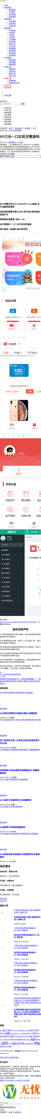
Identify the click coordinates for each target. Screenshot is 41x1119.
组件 (32, 1043)
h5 (1, 674)
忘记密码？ (17, 1112)
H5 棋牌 (12, 12)
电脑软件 (12, 69)
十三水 (20, 1033)
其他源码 (12, 55)
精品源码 (7, 7)
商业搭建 (12, 14)
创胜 (8, 1033)
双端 (23, 1033)
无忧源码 (17, 1051)
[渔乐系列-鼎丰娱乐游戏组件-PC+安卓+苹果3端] (27, 965)
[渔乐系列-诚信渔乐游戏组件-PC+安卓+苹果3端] (27, 983)
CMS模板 (12, 39)
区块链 (15, 1033)
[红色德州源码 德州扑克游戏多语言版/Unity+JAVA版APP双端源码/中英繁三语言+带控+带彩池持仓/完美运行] (27, 1005)
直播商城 (12, 48)
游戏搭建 (12, 62)
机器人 (28, 1039)
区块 (12, 1033)
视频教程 (2, 1046)
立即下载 (10, 156)
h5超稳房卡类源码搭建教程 (12, 827)
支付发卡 (12, 46)
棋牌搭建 (12, 60)
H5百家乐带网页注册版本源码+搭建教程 (18, 713)
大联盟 (34, 1033)
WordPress (12, 30)
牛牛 (10, 1043)
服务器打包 (22, 1039)
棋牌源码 (12, 10)
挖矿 (27, 1036)
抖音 (24, 1036)
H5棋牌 (8, 1030)
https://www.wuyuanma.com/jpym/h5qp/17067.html (18, 622)
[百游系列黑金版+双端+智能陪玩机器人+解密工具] (27, 912)
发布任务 (3, 899)
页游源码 (12, 26)
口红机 (11, 674)
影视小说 (12, 44)
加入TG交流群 (23, 1080)
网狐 (37, 1043)
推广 (22, 142)
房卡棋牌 (17, 1036)
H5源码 (11, 35)
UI (12, 1030)
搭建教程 (36, 1036)
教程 (16, 1039)
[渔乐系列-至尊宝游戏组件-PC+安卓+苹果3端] (27, 930)
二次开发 (5, 674)
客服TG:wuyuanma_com (9, 1080)
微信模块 (12, 51)
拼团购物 (12, 80)
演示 (19, 674)
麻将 (10, 1046)
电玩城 (20, 1043)
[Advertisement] (20, 179)
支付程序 (5, 1039)
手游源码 (12, 21)
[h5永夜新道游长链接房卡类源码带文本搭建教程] (19, 834)
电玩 (14, 1043)
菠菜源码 (12, 17)
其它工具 (12, 76)
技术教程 (7, 58)
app (1, 1030)
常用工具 (7, 67)
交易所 (30, 1030)
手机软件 (12, 71)
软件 (6, 1046)
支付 (1, 1039)
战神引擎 (6, 1036)
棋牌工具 (12, 74)
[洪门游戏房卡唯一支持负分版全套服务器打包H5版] (20, 720)
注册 (10, 1112)
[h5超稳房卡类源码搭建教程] (11, 806)
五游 (26, 1030)
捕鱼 (31, 1036)
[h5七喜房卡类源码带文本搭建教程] (14, 779)
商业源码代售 (14, 83)
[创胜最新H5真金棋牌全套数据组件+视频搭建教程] (20, 750)
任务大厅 (3, 901)
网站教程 (12, 64)
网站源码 (7, 28)
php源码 (12, 32)
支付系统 (11, 1039)
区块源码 (12, 41)
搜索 (23, 104)
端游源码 (12, 23)
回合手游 (28, 1033)
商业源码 (12, 53)
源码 (15, 674)
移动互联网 (27, 1043)
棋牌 (33, 1039)
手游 (21, 1036)
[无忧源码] (3, 1)
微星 (1, 1036)
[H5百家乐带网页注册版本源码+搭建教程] (16, 693)
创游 (3, 1033)
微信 (38, 1033)
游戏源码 (7, 19)
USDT (15, 1030)
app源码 (12, 37)
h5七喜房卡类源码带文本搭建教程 (15, 800)
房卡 (12, 1036)
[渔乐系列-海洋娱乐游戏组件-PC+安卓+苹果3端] (27, 948)
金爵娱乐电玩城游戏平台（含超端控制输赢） (17, 679)
